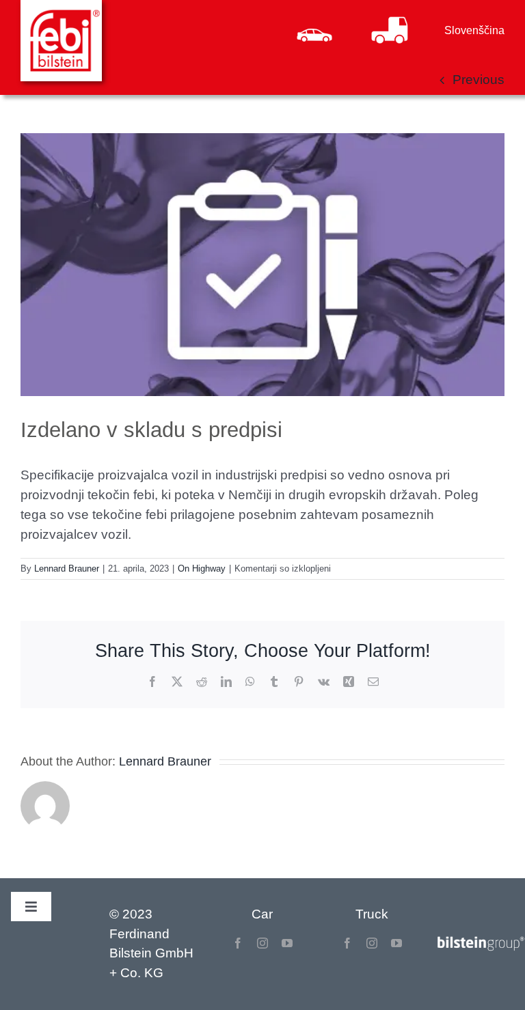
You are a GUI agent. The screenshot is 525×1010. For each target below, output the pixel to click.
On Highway (202, 568)
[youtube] (287, 943)
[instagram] (262, 943)
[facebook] (237, 943)
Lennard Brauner (66, 568)
